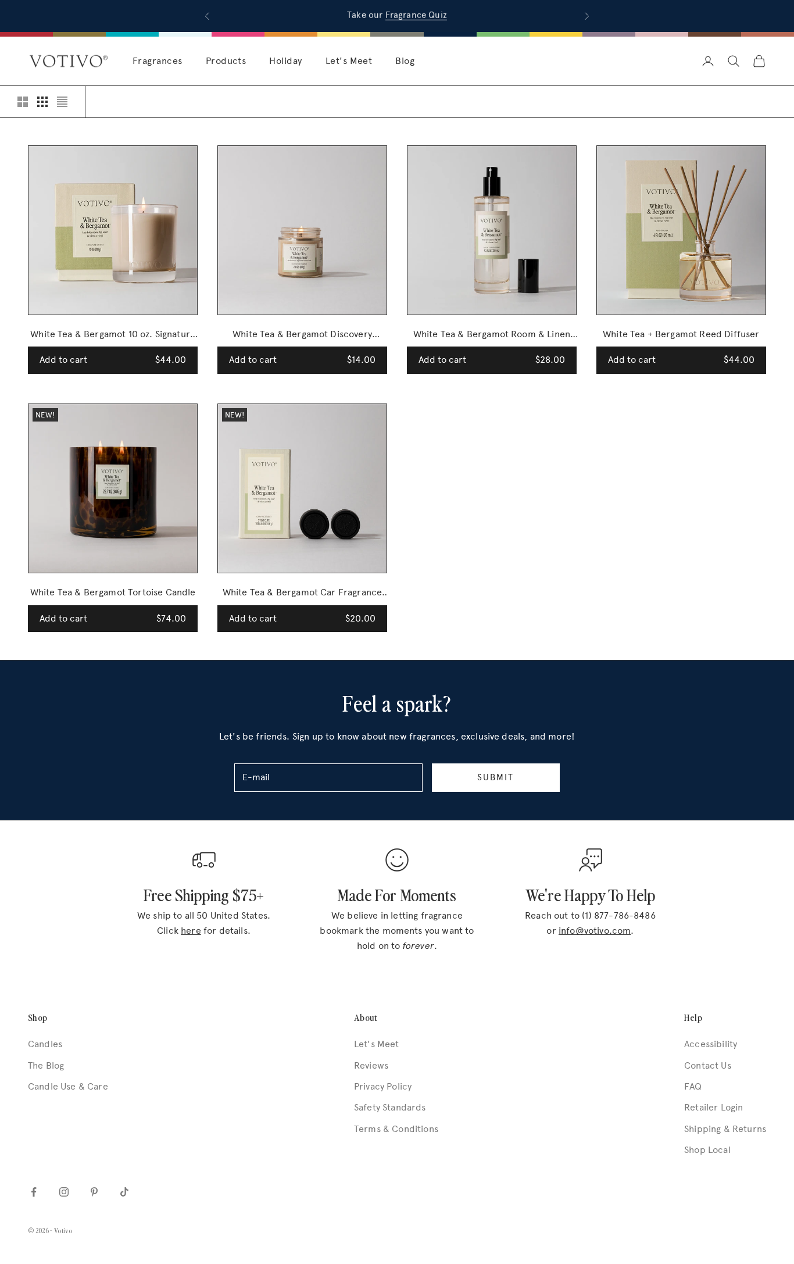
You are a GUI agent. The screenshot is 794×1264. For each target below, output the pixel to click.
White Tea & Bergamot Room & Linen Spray (491, 335)
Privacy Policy (383, 1086)
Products (226, 60)
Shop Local (707, 1149)
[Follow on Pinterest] (94, 1192)
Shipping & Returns (725, 1128)
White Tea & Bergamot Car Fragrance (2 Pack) (302, 593)
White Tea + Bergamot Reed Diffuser (681, 334)
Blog (404, 60)
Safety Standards (390, 1107)
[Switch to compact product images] (62, 101)
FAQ (693, 1086)
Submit (495, 777)
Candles (45, 1043)
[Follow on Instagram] (64, 1192)
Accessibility (710, 1043)
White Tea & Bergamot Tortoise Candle (113, 592)
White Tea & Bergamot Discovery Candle (302, 335)
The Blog (46, 1065)
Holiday (285, 60)
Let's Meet (349, 60)
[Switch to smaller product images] (42, 101)
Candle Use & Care (68, 1086)
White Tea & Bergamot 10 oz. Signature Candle (112, 335)
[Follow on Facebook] (34, 1192)
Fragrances (158, 60)
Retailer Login (713, 1107)
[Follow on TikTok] (124, 1192)
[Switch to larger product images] (22, 101)
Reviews (371, 1065)
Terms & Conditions (396, 1128)
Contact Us (707, 1065)
